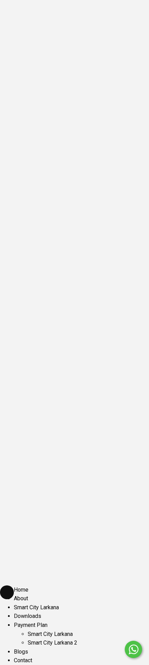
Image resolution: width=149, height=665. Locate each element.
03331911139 (21, 422)
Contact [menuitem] (23, 660)
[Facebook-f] (15, 440)
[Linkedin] (33, 440)
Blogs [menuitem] (21, 651)
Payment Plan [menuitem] (30, 625)
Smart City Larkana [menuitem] (36, 607)
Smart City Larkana (54, 560)
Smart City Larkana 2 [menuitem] (52, 642)
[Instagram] (50, 440)
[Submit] (133, 475)
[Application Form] (133, 628)
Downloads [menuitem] (27, 616)
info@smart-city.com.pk (37, 397)
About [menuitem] (21, 598)
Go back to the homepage (74, 163)
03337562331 (23, 409)
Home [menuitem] (21, 589)
